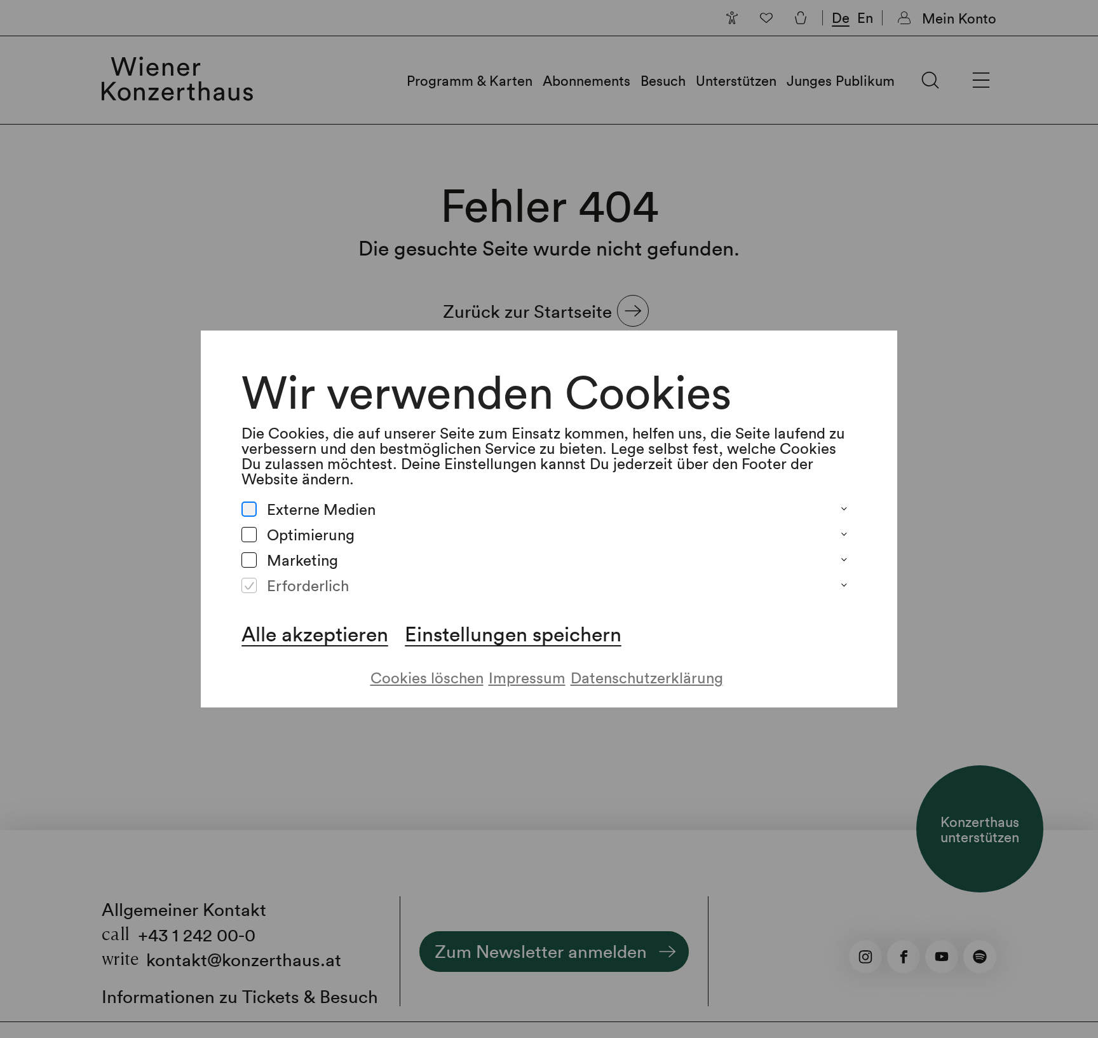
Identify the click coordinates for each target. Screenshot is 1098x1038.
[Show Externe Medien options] (843, 509)
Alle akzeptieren (314, 634)
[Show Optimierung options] (843, 534)
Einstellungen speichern (513, 634)
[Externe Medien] (249, 509)
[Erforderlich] (249, 585)
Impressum (527, 677)
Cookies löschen (427, 677)
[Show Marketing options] (843, 560)
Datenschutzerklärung (647, 677)
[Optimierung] (249, 534)
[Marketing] (249, 560)
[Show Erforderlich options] (843, 585)
